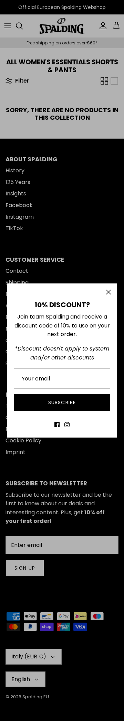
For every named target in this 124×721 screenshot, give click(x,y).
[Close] (108, 292)
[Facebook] (57, 424)
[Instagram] (67, 424)
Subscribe (62, 402)
